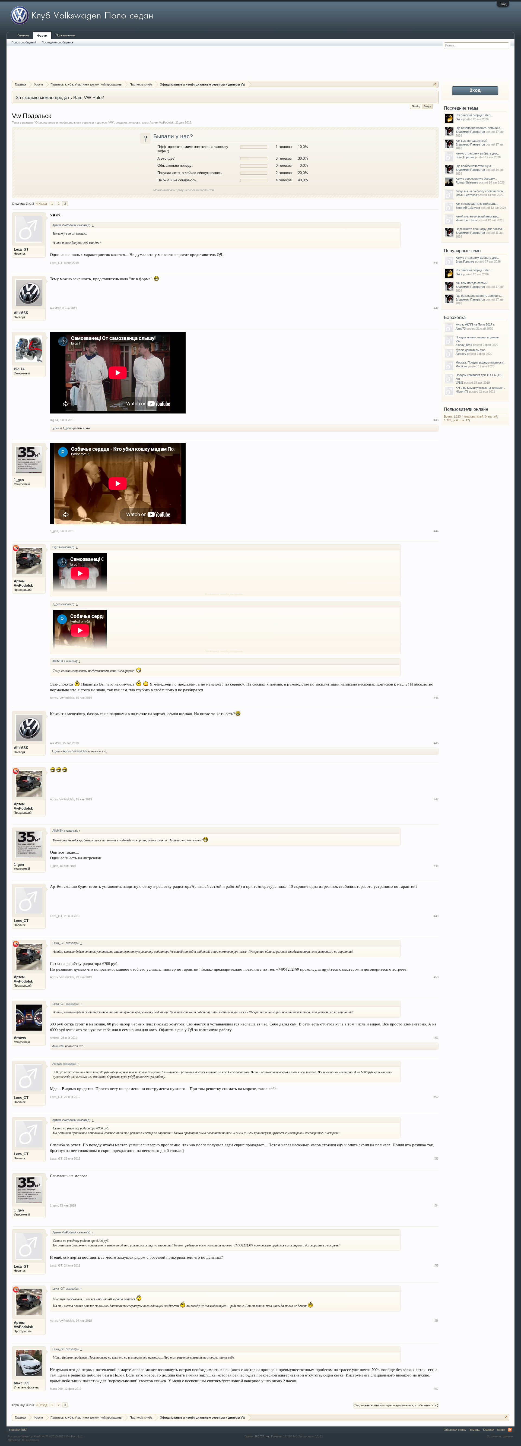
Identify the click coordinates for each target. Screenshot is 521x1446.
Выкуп (427, 106)
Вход (503, 4)
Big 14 (19, 369)
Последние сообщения (57, 42)
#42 (436, 308)
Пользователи (65, 35)
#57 (436, 1388)
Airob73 (461, 328)
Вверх (501, 1429)
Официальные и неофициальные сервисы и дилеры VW (74, 122)
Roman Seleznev (467, 182)
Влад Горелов (465, 157)
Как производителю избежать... (477, 203)
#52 (436, 1096)
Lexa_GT (21, 249)
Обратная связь (455, 1429)
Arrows (20, 1038)
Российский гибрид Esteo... (474, 115)
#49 (436, 916)
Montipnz (462, 366)
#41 (436, 262)
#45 (436, 697)
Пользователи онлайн (466, 409)
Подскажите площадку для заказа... (480, 229)
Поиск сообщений (23, 42)
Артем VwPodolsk (162, 122)
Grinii (459, 119)
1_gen (67, 428)
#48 (436, 865)
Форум (42, 35)
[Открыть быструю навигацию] (435, 84)
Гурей (55, 428)
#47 (436, 799)
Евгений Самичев (468, 207)
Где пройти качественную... (474, 166)
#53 (436, 1158)
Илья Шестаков (466, 195)
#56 (436, 1320)
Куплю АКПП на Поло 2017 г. (475, 324)
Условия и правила (500, 1436)
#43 (436, 420)
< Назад (41, 203)
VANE (459, 382)
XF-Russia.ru (30, 1440)
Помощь (474, 1429)
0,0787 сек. (262, 1436)
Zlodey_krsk (464, 344)
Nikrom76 (462, 391)
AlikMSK (21, 313)
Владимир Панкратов (470, 131)
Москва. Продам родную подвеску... (480, 362)
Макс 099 (58, 1046)
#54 (436, 1205)
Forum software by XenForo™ (45, 1436)
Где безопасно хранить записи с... (479, 128)
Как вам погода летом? (471, 140)
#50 (436, 977)
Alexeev (461, 353)
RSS (510, 1430)
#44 (436, 531)
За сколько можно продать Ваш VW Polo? (60, 97)
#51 (436, 1037)
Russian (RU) (18, 1429)
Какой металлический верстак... (478, 216)
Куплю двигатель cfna (470, 350)
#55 (436, 1265)
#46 (436, 743)
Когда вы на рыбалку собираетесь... (480, 191)
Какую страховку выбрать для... (478, 153)
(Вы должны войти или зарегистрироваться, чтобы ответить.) (396, 1405)
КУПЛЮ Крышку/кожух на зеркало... (480, 387)
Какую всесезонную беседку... (476, 178)
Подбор (416, 106)
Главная (23, 35)
